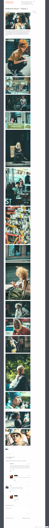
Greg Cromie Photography (9, 2)
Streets (14, 457)
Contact (34, 1)
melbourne (8, 457)
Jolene (11, 485)
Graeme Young (12, 463)
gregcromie (15, 475)
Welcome (22, 1)
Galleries (31, 1)
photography (11, 457)
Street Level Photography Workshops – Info (26, 2)
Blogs (28, 1)
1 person (18, 499)
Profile (25, 1)
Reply (10, 471)
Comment (28, 513)
